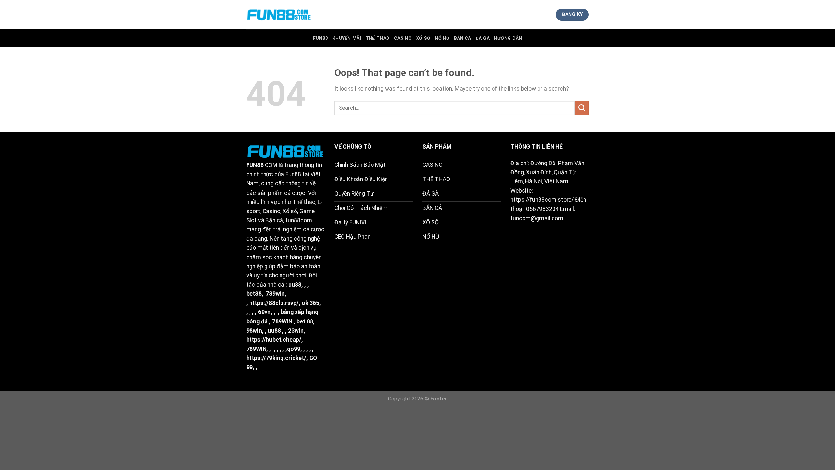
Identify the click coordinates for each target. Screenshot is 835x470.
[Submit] (582, 108)
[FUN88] (278, 15)
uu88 (294, 284)
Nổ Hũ (442, 38)
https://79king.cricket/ (276, 358)
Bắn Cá (462, 38)
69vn (264, 312)
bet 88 (304, 321)
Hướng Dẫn (508, 38)
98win (254, 330)
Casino (403, 38)
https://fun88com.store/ (542, 199)
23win (296, 330)
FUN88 (320, 38)
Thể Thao (377, 38)
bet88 (254, 293)
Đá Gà (482, 38)
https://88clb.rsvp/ (274, 303)
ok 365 (310, 303)
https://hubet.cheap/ (273, 340)
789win (275, 293)
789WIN (282, 321)
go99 (293, 349)
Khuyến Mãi (346, 38)
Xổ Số (423, 38)
